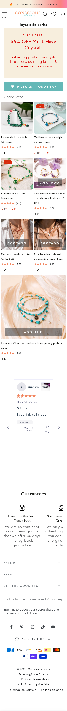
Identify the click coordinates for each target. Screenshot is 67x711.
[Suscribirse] (61, 599)
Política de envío (52, 689)
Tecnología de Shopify (34, 674)
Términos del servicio (22, 689)
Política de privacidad (36, 684)
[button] (45, 14)
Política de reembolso (36, 679)
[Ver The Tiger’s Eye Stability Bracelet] (45, 386)
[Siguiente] (59, 427)
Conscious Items (39, 669)
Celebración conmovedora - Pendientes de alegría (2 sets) (49, 198)
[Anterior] (8, 427)
